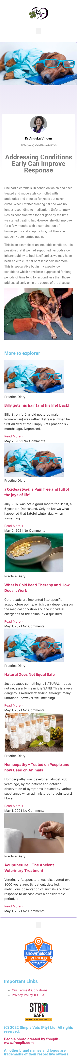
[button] (38, 31)
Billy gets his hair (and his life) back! (36, 405)
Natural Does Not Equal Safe (29, 674)
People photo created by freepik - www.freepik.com (32, 1041)
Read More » (13, 436)
